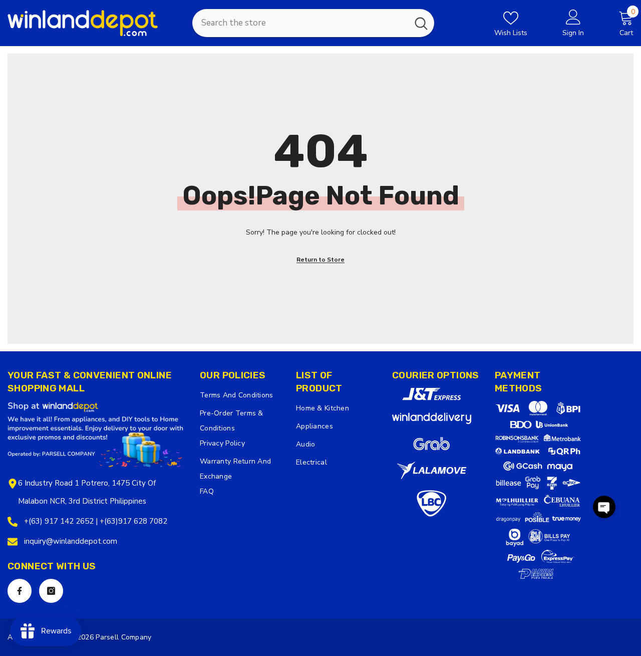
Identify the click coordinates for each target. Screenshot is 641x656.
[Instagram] (51, 591)
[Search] (313, 23)
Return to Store (320, 260)
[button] (604, 507)
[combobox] (300, 23)
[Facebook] (20, 591)
